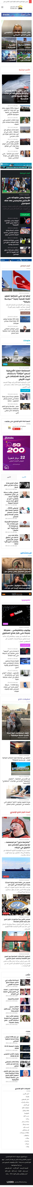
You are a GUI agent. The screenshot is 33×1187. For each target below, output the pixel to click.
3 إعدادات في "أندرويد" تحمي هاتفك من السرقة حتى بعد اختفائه (10, 653)
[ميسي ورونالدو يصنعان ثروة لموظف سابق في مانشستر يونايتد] (25, 240)
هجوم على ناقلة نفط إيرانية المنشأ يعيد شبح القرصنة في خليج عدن (17, 883)
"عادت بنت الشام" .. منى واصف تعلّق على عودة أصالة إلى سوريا (10, 155)
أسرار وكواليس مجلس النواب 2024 (18, 1173)
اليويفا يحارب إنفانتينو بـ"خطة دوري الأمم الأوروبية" (11, 222)
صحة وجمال (26, 1124)
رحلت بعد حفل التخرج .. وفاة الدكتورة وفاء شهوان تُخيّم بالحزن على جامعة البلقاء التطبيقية (11, 1075)
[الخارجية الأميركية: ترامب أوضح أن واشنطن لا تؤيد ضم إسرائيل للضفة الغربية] (9, 43)
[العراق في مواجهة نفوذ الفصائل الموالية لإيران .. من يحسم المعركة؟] (20, 747)
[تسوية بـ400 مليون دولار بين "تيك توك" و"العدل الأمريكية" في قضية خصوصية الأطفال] (25, 108)
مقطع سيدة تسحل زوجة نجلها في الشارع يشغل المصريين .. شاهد (10, 398)
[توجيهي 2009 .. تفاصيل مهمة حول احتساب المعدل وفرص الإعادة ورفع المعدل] (25, 510)
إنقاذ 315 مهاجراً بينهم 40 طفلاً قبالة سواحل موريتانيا (11, 321)
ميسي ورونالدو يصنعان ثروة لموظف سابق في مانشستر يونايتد (11, 242)
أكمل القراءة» (25, 313)
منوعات (27, 1143)
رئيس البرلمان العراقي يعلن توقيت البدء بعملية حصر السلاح (11, 330)
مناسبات (27, 1141)
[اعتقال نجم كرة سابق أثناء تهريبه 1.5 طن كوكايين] (25, 250)
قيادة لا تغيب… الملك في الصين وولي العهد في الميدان (11, 991)
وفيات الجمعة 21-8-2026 (11, 1047)
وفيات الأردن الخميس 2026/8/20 (11, 1055)
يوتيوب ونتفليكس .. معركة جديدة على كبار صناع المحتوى (16, 631)
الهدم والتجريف (13, 998)
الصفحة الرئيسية (24, 1168)
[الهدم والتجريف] (25, 1001)
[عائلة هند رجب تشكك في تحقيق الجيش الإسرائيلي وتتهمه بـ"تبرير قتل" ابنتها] (25, 537)
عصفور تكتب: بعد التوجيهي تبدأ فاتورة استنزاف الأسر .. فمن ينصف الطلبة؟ (11, 1019)
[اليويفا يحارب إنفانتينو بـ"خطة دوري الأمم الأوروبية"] (25, 220)
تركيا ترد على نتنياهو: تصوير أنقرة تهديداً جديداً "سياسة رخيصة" (17, 299)
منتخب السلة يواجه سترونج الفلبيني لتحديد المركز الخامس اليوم (11, 232)
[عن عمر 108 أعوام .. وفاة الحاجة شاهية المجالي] (25, 1039)
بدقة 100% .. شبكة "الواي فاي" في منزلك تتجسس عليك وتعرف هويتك (11, 688)
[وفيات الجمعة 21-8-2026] (25, 1048)
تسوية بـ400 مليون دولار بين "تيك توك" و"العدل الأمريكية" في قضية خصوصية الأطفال (10, 111)
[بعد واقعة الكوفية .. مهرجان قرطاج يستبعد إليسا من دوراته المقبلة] (17, 582)
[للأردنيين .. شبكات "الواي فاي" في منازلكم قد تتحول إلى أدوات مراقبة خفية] (25, 673)
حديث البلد (26, 1116)
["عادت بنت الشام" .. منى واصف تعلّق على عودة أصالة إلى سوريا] (25, 153)
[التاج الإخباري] (16, 7)
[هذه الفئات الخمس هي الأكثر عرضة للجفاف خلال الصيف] (25, 120)
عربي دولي (26, 1127)
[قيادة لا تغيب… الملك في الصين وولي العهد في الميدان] (25, 992)
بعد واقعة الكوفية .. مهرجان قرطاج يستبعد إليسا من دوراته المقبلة (18, 588)
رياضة (27, 1119)
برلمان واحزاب (25, 1102)
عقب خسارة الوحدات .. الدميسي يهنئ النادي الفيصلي (17, 33)
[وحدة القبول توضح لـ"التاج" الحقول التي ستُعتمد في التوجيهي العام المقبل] (18, 792)
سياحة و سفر (25, 1121)
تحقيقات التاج (25, 1107)
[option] (16, 41)
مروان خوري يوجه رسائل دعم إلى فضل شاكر (11, 485)
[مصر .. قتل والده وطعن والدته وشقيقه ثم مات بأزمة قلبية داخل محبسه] (16, 89)
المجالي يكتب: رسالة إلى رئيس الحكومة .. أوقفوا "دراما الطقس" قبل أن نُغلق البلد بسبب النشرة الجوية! (11, 497)
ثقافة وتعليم (26, 1110)
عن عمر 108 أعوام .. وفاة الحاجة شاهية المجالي (11, 1039)
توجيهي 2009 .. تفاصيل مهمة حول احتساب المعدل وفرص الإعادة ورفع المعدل (11, 512)
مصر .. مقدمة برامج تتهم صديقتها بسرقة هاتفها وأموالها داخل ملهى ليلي (10, 409)
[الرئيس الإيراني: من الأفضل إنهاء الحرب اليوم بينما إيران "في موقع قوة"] (25, 141)
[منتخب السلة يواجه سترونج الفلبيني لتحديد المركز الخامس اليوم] (25, 230)
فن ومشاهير (25, 1130)
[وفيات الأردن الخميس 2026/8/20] (25, 1056)
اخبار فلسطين (25, 1099)
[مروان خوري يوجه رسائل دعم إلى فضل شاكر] (25, 485)
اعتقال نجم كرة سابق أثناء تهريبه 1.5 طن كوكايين (11, 252)
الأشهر (9, 477)
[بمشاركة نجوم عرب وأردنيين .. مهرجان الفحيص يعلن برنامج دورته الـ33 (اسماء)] (17, 566)
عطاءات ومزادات (24, 1132)
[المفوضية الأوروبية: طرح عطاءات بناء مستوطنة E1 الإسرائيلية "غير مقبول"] (25, 524)
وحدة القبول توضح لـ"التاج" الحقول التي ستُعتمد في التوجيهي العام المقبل (17, 803)
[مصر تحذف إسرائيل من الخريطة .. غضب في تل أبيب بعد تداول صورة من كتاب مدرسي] (25, 130)
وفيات (27, 1146)
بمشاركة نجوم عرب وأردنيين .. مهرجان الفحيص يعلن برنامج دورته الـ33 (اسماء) (17, 571)
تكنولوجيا (26, 1113)
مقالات (27, 1138)
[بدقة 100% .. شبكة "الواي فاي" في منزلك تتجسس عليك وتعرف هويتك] (25, 685)
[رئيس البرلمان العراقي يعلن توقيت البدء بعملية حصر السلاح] (25, 329)
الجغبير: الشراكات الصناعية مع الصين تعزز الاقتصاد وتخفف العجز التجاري (17, 957)
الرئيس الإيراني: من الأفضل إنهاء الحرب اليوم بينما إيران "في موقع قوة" (10, 144)
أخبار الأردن (26, 1094)
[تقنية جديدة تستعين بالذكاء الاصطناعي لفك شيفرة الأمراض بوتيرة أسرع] (25, 661)
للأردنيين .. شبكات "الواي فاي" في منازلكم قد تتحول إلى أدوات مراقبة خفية (10, 676)
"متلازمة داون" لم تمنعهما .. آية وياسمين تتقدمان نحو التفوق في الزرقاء (17, 844)
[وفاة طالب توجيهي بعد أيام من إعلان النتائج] (25, 1064)
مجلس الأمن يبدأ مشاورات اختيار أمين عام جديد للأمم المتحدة (17, 920)
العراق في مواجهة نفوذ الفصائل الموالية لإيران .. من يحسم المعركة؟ (16, 758)
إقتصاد (27, 1096)
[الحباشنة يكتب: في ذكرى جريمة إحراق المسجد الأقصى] (25, 982)
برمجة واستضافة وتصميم (20, 1182)
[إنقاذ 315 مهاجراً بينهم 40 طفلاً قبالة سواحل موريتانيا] (25, 319)
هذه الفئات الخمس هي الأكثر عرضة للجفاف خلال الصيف (10, 122)
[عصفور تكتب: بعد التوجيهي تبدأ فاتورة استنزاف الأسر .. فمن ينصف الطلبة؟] (25, 1018)
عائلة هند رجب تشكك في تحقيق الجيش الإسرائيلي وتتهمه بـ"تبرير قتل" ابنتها (11, 539)
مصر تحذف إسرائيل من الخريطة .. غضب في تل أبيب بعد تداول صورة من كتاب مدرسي (11, 132)
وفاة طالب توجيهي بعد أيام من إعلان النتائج (12, 1063)
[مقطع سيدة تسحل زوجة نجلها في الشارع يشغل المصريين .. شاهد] (25, 396)
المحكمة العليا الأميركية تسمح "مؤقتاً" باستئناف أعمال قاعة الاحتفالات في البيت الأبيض (18, 375)
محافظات (26, 1135)
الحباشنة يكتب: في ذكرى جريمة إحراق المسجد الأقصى (12, 982)
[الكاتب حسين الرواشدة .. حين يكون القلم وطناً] (25, 1009)
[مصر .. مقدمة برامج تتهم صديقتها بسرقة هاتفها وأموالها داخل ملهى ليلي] (25, 406)
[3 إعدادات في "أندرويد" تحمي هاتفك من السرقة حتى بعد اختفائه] (25, 651)
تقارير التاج (7, 1171)
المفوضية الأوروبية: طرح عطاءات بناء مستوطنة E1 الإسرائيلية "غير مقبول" (11, 526)
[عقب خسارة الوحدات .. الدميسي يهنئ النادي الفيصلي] (17, 28)
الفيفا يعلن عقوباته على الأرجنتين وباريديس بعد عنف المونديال (17, 200)
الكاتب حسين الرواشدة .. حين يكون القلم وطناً (11, 1008)
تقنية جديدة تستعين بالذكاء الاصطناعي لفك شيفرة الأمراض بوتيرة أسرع (11, 664)
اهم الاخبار (26, 1105)
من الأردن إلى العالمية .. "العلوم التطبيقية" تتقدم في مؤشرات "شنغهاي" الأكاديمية (16, 781)
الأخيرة (24, 477)
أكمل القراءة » (25, 214)
